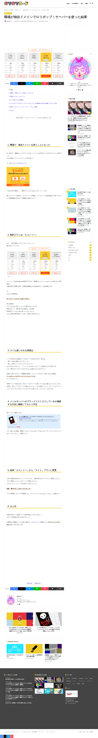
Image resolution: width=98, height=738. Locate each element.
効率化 (78, 683)
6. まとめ (11, 110)
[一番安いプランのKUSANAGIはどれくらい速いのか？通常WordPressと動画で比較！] (39, 691)
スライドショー (82, 681)
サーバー (38, 583)
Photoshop (81, 678)
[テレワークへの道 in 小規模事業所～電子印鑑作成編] (34, 648)
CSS (70, 255)
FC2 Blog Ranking (69, 700)
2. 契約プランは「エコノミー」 (17, 96)
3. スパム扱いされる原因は (16, 100)
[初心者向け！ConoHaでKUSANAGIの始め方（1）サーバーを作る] (49, 691)
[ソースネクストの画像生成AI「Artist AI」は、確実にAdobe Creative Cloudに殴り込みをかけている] (39, 679)
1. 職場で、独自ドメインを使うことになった (21, 93)
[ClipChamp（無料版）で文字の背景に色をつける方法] (72, 138)
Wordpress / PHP (73, 252)
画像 (83, 683)
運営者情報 (34, 731)
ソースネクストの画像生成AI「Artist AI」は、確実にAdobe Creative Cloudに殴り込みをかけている (79, 118)
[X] (17, 604)
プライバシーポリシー (51, 731)
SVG (86, 678)
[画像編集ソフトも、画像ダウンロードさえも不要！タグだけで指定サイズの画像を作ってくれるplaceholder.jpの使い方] (53, 648)
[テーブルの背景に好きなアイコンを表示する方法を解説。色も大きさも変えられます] (72, 145)
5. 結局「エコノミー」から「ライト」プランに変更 (23, 106)
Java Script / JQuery (74, 250)
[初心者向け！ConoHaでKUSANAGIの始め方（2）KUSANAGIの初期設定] (58, 691)
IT (82, 3)
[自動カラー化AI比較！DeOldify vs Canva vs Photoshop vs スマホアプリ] (58, 685)
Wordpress (68, 681)
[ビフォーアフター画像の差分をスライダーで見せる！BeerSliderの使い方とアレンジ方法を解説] (72, 152)
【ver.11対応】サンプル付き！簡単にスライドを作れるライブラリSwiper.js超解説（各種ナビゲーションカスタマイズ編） (84, 211)
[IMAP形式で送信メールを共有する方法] (15, 648)
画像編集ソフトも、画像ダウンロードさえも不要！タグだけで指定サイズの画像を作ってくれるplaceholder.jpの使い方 (84, 128)
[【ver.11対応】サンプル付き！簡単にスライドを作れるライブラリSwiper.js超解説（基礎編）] (72, 201)
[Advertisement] (34, 35)
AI (87, 3)
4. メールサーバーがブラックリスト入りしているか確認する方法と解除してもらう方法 (33, 103)
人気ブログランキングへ (70, 698)
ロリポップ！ (23, 163)
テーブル (68, 683)
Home (68, 3)
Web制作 (75, 3)
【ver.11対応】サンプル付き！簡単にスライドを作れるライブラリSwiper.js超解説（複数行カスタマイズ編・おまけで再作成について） (84, 222)
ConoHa (68, 678)
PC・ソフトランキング (70, 703)
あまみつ (9, 21)
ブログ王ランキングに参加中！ (72, 701)
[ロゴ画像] (16, 3)
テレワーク (89, 681)
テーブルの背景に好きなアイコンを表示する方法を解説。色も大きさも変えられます (84, 144)
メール (30, 583)
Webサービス (18, 10)
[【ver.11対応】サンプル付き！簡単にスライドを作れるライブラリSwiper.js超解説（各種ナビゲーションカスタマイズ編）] (72, 210)
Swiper (91, 678)
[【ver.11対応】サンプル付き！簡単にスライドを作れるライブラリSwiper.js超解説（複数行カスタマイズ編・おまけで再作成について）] (72, 221)
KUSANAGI (74, 678)
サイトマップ (41, 731)
